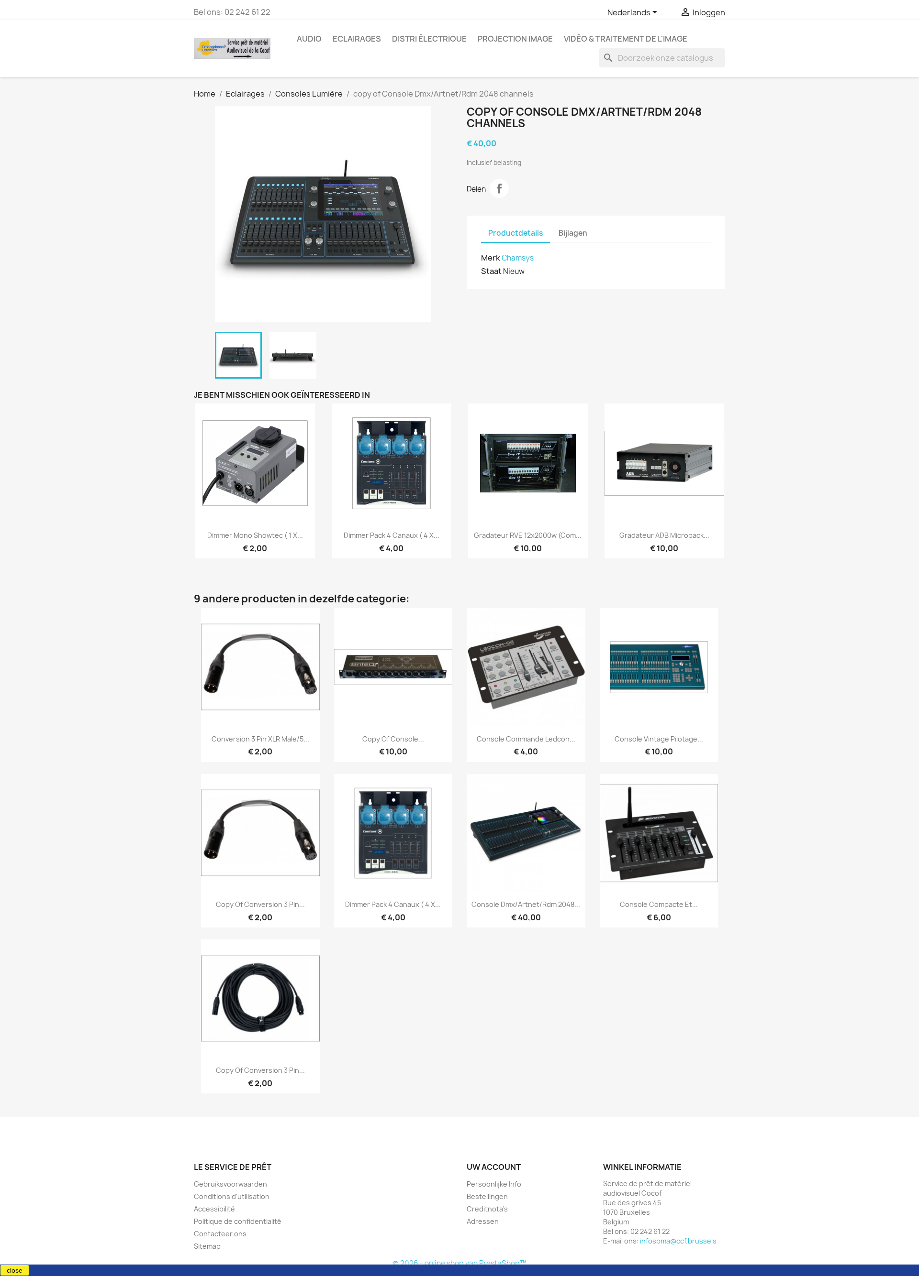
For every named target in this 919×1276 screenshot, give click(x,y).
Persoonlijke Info (494, 1184)
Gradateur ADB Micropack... (664, 535)
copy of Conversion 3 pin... (260, 904)
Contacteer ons (220, 1233)
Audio (309, 38)
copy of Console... (393, 738)
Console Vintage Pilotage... (659, 738)
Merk (490, 257)
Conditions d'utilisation (231, 1196)
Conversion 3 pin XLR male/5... (260, 738)
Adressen (483, 1221)
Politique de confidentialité (237, 1221)
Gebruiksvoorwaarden (230, 1184)
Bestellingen (487, 1196)
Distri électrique (429, 38)
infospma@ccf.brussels (678, 1240)
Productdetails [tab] (515, 233)
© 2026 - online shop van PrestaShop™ (459, 1263)
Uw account (494, 1167)
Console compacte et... (659, 904)
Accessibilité (214, 1208)
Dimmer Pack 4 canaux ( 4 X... (391, 535)
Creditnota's (487, 1208)
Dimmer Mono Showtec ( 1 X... (255, 535)
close (14, 1270)
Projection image (515, 38)
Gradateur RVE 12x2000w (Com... (528, 535)
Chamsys (518, 258)
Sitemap (207, 1246)
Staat (491, 271)
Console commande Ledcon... (526, 738)
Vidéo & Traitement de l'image (625, 38)
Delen (499, 188)
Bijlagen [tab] (573, 233)
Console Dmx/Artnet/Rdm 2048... (525, 904)
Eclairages (357, 38)
